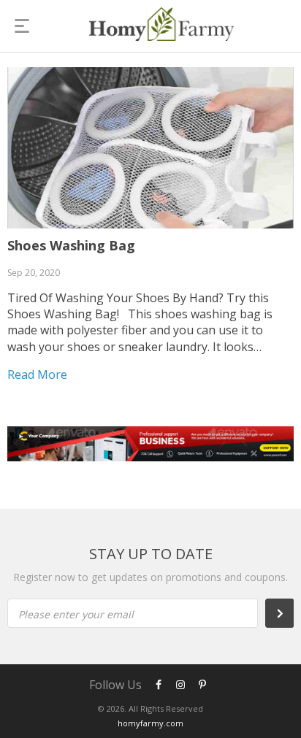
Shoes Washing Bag (71, 245)
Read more (37, 374)
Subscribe (287, 613)
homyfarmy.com (150, 723)
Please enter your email (76, 614)
